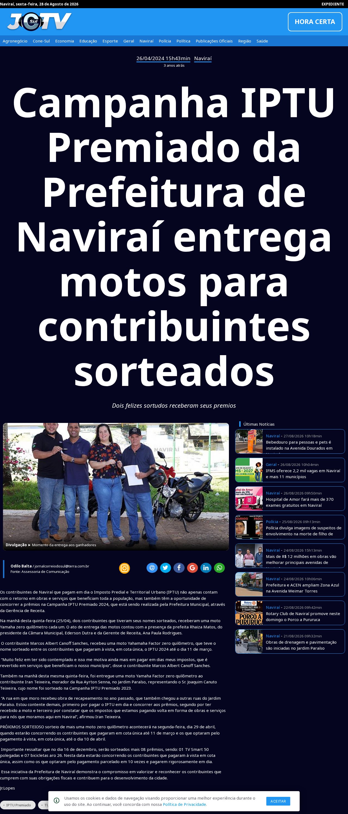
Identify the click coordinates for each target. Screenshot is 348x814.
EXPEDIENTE (333, 4)
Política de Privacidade (184, 804)
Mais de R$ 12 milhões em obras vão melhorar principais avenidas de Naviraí (301, 562)
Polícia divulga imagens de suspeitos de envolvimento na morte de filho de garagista (303, 534)
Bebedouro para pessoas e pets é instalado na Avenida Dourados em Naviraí (299, 448)
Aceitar (278, 801)
